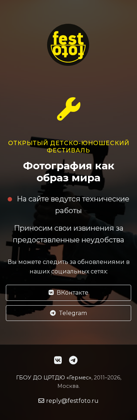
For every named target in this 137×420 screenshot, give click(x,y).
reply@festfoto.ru (72, 400)
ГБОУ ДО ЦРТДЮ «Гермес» (53, 377)
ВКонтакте (72, 292)
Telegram (73, 313)
